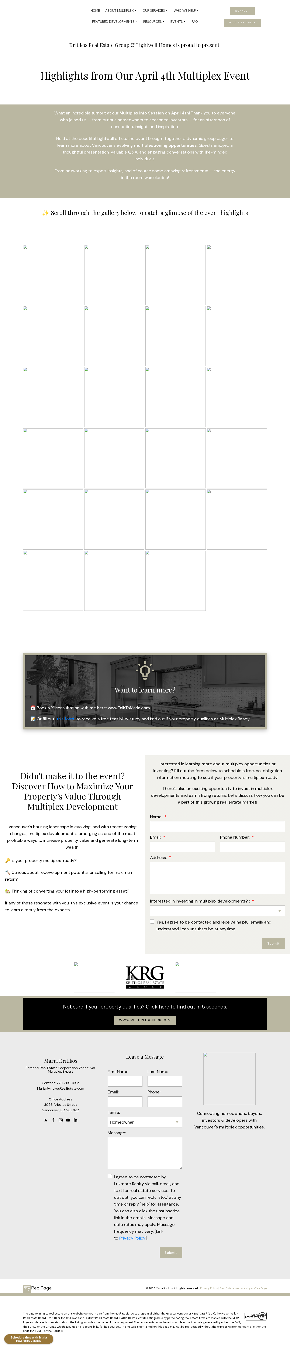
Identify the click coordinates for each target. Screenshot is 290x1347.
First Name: (118, 1071)
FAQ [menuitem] (195, 21)
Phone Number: (235, 837)
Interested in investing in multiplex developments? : (200, 901)
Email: (156, 837)
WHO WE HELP (185, 10)
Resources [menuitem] (152, 21)
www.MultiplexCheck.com (145, 1020)
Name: (156, 816)
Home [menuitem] (95, 10)
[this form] (65, 719)
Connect (242, 11)
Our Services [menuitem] (154, 10)
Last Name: (158, 1071)
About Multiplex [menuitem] (119, 10)
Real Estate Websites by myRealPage (243, 1288)
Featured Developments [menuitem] (113, 21)
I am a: (114, 1112)
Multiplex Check (242, 22)
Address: (159, 857)
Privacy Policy (131, 1238)
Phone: (154, 1092)
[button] (242, 11)
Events (176, 21)
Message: (117, 1132)
